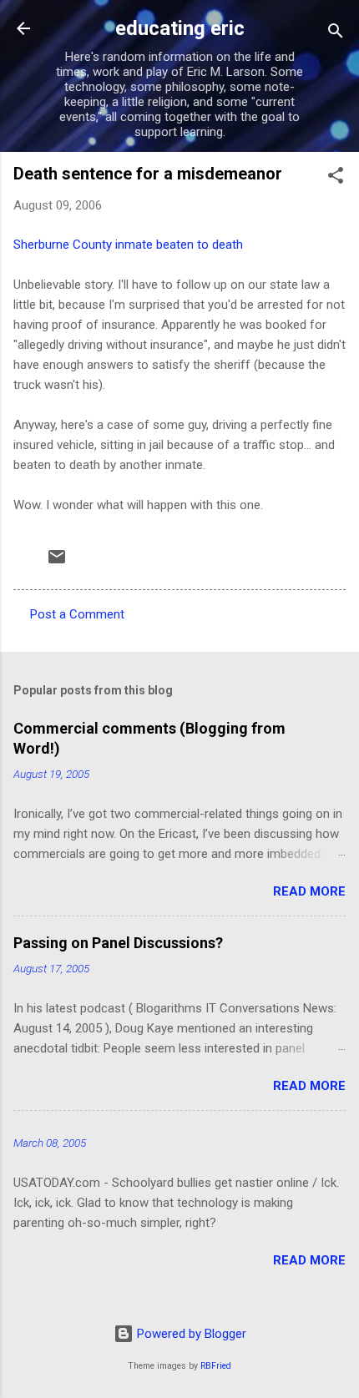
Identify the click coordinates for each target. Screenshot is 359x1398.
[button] (336, 178)
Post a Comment (77, 614)
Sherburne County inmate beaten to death (128, 244)
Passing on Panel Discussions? (118, 942)
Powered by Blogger (190, 1333)
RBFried (215, 1365)
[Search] (336, 33)
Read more (309, 891)
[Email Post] (57, 562)
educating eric (180, 28)
